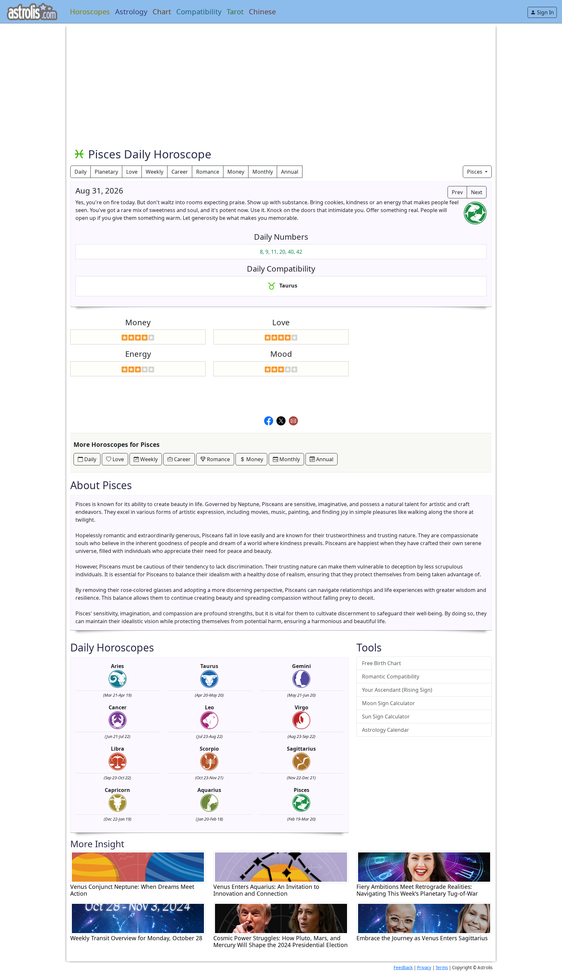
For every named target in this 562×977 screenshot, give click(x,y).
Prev (457, 192)
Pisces (475, 171)
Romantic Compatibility (390, 676)
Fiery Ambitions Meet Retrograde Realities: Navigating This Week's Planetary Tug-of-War (417, 890)
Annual (289, 171)
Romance (207, 171)
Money (235, 171)
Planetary (106, 171)
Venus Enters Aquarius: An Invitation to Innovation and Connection (266, 890)
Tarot (235, 11)
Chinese (262, 11)
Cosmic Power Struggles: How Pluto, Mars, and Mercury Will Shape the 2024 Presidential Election (280, 941)
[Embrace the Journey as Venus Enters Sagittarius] (424, 917)
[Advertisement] (265, 68)
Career (179, 171)
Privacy (424, 967)
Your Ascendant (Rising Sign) (397, 689)
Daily (80, 171)
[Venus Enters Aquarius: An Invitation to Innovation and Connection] (281, 866)
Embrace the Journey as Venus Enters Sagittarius (422, 938)
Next (476, 192)
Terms (441, 967)
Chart (162, 11)
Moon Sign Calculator (388, 703)
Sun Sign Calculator (386, 716)
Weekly (154, 171)
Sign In (545, 12)
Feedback (403, 967)
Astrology (131, 11)
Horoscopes (90, 11)
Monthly (262, 171)
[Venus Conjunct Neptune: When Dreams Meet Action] (138, 866)
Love (132, 171)
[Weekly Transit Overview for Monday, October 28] (138, 917)
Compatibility (198, 11)
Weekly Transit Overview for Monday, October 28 (136, 938)
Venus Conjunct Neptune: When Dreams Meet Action (132, 890)
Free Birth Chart (381, 663)
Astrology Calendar (385, 729)
